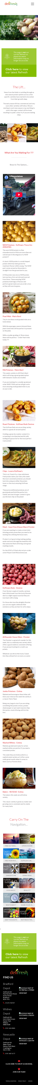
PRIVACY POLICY (22, 1081)
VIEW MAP (23, 993)
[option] (19, 27)
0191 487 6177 (10, 1053)
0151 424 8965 (10, 1028)
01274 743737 (10, 1003)
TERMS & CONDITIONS (11, 1081)
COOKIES (30, 1081)
